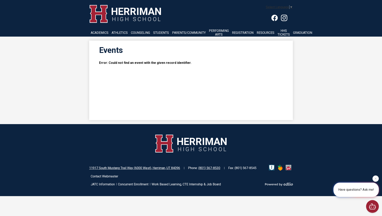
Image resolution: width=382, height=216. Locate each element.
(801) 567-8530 (209, 168)
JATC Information (103, 184)
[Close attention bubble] (375, 178)
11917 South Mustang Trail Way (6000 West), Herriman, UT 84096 (134, 168)
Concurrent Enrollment (133, 184)
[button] (99, 33)
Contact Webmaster (104, 176)
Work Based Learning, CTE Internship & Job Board (186, 184)
